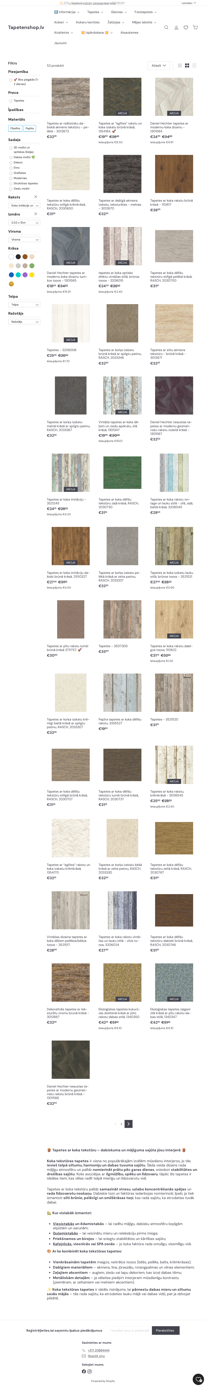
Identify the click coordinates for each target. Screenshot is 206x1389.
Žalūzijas (114, 22)
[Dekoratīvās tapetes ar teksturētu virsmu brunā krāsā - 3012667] (71, 994)
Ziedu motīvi (21, 188)
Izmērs (14, 214)
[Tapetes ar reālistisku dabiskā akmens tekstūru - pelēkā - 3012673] (71, 108)
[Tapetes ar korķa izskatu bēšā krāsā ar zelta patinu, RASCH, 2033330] (122, 849)
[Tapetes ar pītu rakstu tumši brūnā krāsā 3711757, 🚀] (71, 628)
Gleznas (117, 12)
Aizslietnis (62, 32)
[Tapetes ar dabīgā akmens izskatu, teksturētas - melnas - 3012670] (122, 185)
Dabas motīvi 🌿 (24, 157)
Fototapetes (144, 12)
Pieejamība (18, 72)
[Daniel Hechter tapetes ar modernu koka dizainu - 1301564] (174, 110)
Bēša (32, 256)
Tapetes (93, 12)
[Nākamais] (129, 1124)
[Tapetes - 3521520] (174, 700)
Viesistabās (63, 1223)
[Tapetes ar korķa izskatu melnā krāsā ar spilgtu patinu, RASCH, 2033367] (71, 407)
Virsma (14, 231)
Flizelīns (15, 128)
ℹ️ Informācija (65, 12)
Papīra (30, 128)
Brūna (25, 256)
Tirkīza (18, 275)
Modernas (20, 178)
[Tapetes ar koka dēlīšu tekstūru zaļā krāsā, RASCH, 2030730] (122, 484)
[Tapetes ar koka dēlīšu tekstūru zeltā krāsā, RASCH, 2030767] (174, 849)
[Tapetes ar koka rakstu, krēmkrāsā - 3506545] (174, 776)
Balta (11, 256)
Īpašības (16, 109)
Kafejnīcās (62, 1244)
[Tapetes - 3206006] (71, 333)
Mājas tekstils (142, 22)
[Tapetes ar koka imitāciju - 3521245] (71, 484)
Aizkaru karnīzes (88, 22)
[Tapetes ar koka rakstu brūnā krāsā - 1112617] (174, 183)
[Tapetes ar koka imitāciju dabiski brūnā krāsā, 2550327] (71, 557)
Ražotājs (16, 313)
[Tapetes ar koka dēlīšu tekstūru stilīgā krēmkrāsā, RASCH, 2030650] (71, 185)
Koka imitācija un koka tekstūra (22, 206)
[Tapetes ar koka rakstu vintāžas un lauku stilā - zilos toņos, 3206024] (122, 921)
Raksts (14, 197)
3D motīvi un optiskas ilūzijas (23, 150)
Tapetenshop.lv (26, 27)
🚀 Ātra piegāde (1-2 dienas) (26, 82)
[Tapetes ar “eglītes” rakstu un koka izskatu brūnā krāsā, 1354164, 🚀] (122, 110)
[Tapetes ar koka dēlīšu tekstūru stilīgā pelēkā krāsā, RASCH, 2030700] (174, 257)
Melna (18, 256)
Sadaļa (14, 139)
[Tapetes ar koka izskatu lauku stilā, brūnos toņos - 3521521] (174, 557)
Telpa (13, 296)
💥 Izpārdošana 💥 (95, 32)
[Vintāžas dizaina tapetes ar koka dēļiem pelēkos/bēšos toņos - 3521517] (71, 921)
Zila (11, 275)
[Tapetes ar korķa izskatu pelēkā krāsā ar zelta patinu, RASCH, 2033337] (122, 557)
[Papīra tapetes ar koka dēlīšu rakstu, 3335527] (122, 702)
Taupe (25, 265)
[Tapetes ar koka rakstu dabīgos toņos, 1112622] (174, 631)
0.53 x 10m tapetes (18, 223)
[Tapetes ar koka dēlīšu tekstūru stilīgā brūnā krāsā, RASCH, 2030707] (71, 776)
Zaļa (32, 265)
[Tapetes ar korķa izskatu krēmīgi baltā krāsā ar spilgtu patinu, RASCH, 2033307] (71, 704)
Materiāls (16, 119)
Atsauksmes (129, 32)
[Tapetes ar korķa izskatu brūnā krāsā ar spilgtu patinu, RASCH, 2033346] (122, 335)
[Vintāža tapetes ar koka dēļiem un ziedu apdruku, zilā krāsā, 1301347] (122, 409)
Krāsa (13, 248)
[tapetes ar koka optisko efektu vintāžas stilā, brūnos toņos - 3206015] (122, 259)
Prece (13, 92)
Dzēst (36, 197)
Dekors (18, 162)
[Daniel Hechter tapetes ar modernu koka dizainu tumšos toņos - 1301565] (71, 259)
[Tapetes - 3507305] (122, 626)
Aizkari (59, 22)
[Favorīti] (185, 27)
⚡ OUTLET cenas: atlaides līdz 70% (92, 3)
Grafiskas (19, 173)
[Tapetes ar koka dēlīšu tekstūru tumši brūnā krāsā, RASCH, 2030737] (122, 776)
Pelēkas (18, 265)
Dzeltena (32, 275)
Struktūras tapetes (25, 183)
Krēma (11, 265)
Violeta (25, 275)
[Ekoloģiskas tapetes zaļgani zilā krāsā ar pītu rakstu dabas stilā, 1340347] (174, 996)
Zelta (11, 284)
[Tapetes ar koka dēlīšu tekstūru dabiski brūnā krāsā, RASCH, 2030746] (174, 921)
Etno (16, 167)
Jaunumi (60, 43)
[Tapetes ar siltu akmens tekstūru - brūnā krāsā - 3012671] (174, 335)
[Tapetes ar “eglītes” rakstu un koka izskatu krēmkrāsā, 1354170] (71, 849)
